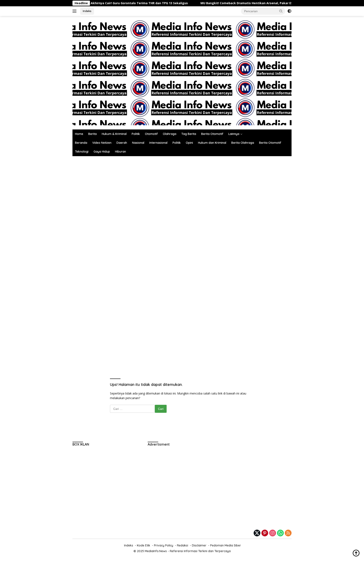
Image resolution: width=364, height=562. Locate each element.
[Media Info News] (125, 72)
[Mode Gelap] (289, 11)
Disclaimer (199, 545)
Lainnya (233, 134)
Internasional (158, 143)
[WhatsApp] (280, 533)
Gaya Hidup (102, 151)
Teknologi (81, 151)
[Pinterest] (264, 533)
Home (79, 134)
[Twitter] (257, 533)
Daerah (121, 143)
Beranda (81, 143)
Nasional (138, 143)
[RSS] (288, 533)
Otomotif (151, 134)
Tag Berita (188, 134)
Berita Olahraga (242, 143)
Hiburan (120, 151)
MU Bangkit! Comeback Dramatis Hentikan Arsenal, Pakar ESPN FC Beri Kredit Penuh (248, 3)
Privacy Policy (163, 545)
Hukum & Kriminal (114, 134)
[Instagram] (272, 533)
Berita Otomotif (212, 134)
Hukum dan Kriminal (212, 143)
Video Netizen (101, 143)
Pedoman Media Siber (225, 545)
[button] (281, 11)
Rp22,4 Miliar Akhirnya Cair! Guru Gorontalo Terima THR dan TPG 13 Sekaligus (113, 3)
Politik (136, 134)
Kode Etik (143, 545)
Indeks (87, 11)
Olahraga (169, 134)
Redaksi (182, 545)
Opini (189, 143)
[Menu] (75, 11)
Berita (92, 134)
